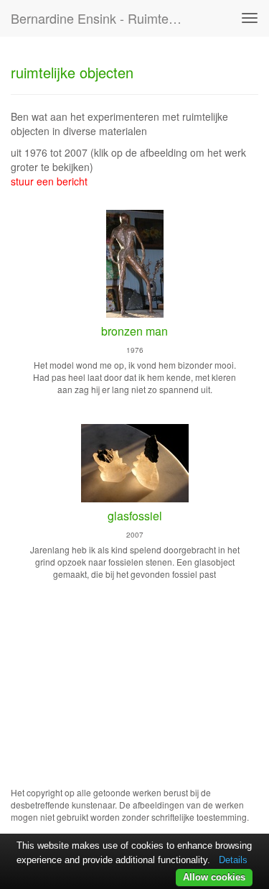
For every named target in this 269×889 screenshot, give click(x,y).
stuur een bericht (49, 181)
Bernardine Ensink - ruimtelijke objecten (103, 18)
